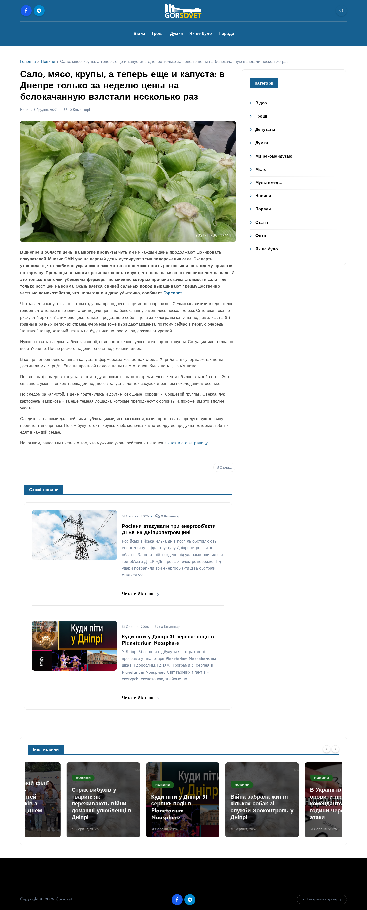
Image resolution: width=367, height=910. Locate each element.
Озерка (226, 468)
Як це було (200, 34)
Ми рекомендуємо (273, 157)
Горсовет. (173, 293)
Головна (28, 62)
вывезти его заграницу (185, 443)
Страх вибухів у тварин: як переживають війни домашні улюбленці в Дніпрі (63, 804)
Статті (261, 223)
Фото (260, 236)
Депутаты (265, 130)
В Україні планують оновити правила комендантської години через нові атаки (298, 804)
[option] (64, 799)
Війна (139, 34)
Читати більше (138, 594)
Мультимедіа (268, 183)
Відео (261, 103)
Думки (176, 34)
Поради (226, 34)
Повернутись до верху (324, 899)
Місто (261, 170)
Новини (48, 62)
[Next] (335, 749)
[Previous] (326, 749)
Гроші (157, 34)
